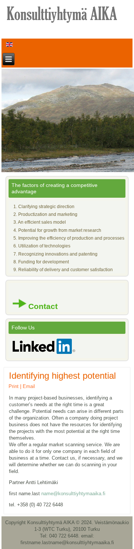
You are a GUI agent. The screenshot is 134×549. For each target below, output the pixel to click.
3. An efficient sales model (39, 222)
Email (29, 386)
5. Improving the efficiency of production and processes (68, 238)
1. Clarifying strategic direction (43, 206)
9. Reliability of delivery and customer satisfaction (63, 269)
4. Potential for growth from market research (57, 230)
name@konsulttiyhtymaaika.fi (73, 493)
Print (14, 386)
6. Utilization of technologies (41, 246)
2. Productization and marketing (45, 214)
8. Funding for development (41, 261)
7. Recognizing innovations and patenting (55, 254)
